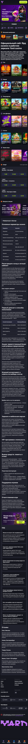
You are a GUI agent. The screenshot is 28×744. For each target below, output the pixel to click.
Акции (2, 681)
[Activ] (5, 700)
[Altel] (20, 700)
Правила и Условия (18, 681)
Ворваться (5, 19)
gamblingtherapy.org (19, 715)
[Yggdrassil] (13, 708)
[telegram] (16, 693)
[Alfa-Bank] (13, 700)
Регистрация (23, 2)
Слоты (2, 684)
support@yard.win (4, 692)
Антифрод (17, 684)
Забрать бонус (20, 522)
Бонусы (2, 686)
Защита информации (19, 683)
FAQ (1, 683)
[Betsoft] (20, 708)
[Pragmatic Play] (5, 708)
